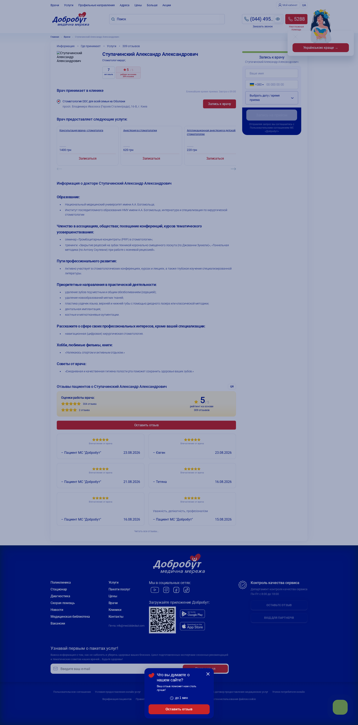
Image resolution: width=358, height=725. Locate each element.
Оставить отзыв (179, 709)
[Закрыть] (208, 673)
